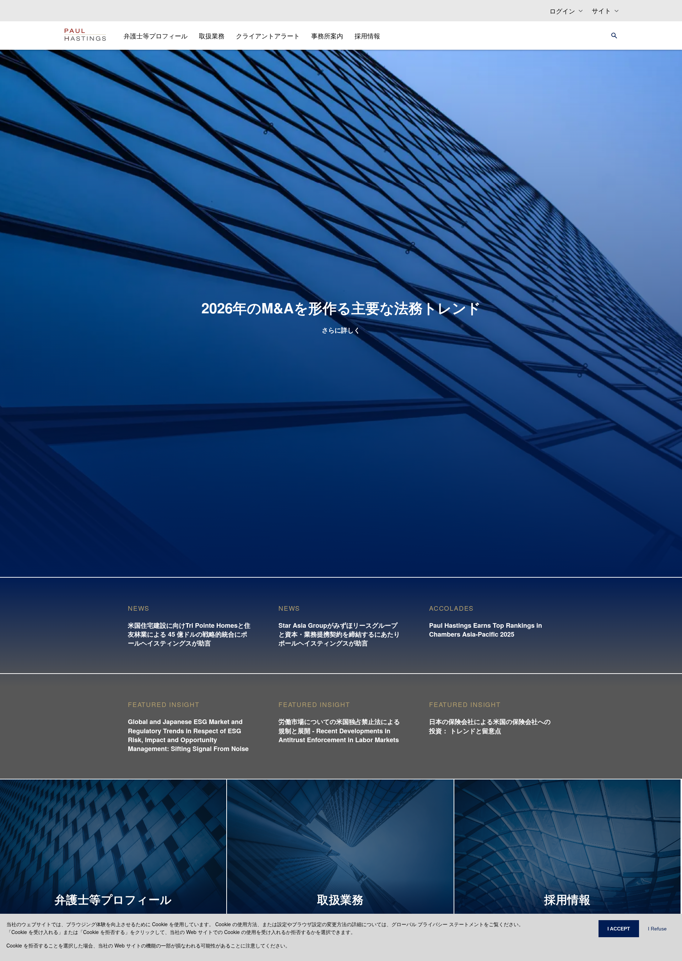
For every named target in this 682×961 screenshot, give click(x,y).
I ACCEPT (618, 929)
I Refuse (657, 929)
